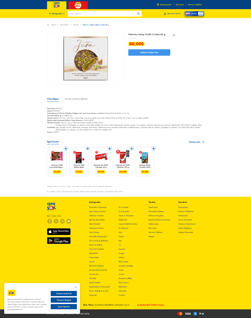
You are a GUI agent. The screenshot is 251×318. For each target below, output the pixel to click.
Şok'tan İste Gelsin (97, 219)
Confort (122, 295)
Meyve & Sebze (95, 245)
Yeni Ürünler (94, 232)
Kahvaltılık (93, 253)
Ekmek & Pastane (96, 265)
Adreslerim (182, 215)
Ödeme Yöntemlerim (187, 224)
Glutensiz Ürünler (96, 228)
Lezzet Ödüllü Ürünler (128, 224)
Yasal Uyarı (153, 207)
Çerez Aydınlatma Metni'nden (29, 304)
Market (53, 25)
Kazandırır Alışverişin (98, 207)
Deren (121, 270)
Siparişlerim (183, 207)
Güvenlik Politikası (156, 211)
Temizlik (92, 278)
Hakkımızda (153, 224)
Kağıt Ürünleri (94, 282)
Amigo (121, 253)
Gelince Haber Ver (149, 52)
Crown (121, 274)
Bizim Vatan (123, 261)
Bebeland (123, 286)
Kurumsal (152, 228)
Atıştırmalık (94, 257)
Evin (120, 232)
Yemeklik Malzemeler (98, 236)
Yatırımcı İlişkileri (155, 232)
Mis (120, 240)
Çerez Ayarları (64, 307)
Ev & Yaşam (124, 207)
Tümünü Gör (194, 142)
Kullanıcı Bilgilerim (186, 211)
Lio (120, 245)
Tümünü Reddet (64, 300)
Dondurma (93, 274)
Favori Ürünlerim (185, 219)
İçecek (92, 261)
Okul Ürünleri (94, 224)
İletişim (151, 236)
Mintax (121, 257)
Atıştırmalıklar (64, 25)
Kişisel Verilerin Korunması (159, 219)
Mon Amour (124, 282)
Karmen (122, 249)
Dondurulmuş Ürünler (98, 270)
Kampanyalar (165, 4)
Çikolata (76, 25)
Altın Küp (122, 291)
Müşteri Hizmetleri (185, 232)
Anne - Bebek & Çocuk (98, 291)
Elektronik (123, 219)
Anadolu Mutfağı (126, 265)
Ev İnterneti (123, 228)
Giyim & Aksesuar (126, 215)
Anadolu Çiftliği (125, 278)
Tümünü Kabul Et (64, 293)
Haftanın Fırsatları (96, 215)
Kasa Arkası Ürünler (97, 211)
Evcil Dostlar (124, 211)
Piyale (121, 236)
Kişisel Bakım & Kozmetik (99, 286)
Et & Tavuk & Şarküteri (98, 240)
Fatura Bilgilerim (185, 228)
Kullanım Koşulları (156, 215)
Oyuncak (93, 295)
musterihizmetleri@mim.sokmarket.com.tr (112, 304)
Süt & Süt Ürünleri (96, 249)
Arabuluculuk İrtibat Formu (150, 304)
